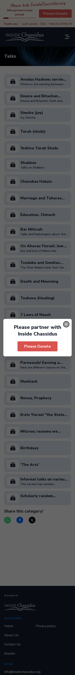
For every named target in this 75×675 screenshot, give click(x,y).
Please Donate (37, 346)
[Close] (66, 324)
